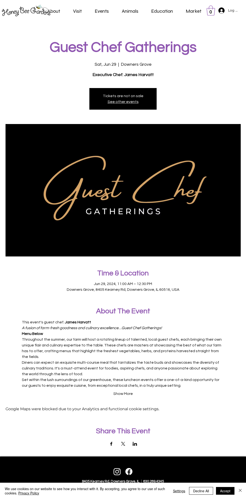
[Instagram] (117, 471)
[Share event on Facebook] (111, 444)
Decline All (201, 490)
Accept (225, 490)
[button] (54, 11)
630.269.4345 (153, 481)
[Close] (240, 491)
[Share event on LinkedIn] (135, 444)
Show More (123, 394)
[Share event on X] (123, 444)
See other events (123, 102)
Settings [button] (179, 490)
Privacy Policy (28, 493)
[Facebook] (129, 471)
